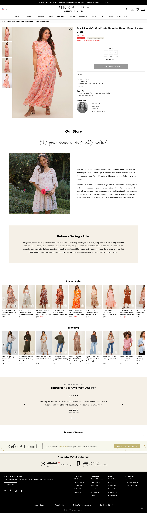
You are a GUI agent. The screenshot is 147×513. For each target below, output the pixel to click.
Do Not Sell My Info (106, 505)
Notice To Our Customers (82, 505)
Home (3, 21)
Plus (102, 17)
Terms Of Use (59, 505)
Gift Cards (77, 479)
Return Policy (112, 496)
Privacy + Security (40, 505)
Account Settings (97, 479)
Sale (111, 17)
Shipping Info (112, 492)
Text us (85, 463)
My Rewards (95, 492)
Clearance (122, 17)
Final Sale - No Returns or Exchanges (88, 40)
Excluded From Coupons (95, 38)
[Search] (127, 9)
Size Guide (112, 486)
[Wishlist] (137, 9)
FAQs (110, 482)
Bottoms (61, 17)
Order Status (78, 486)
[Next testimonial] (122, 404)
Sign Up (10, 485)
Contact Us (77, 492)
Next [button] (71, 72)
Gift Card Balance (80, 482)
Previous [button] (14, 72)
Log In (93, 496)
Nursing (83, 17)
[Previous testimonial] (24, 404)
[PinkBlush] (74, 7)
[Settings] (132, 9)
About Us (129, 479)
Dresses (40, 17)
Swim (93, 17)
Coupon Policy (113, 489)
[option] (42, 72)
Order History (95, 482)
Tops (50, 17)
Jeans (72, 17)
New (17, 17)
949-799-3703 (94, 463)
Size (111, 48)
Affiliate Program (131, 486)
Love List (94, 489)
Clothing (28, 17)
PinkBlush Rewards (132, 482)
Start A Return (78, 489)
